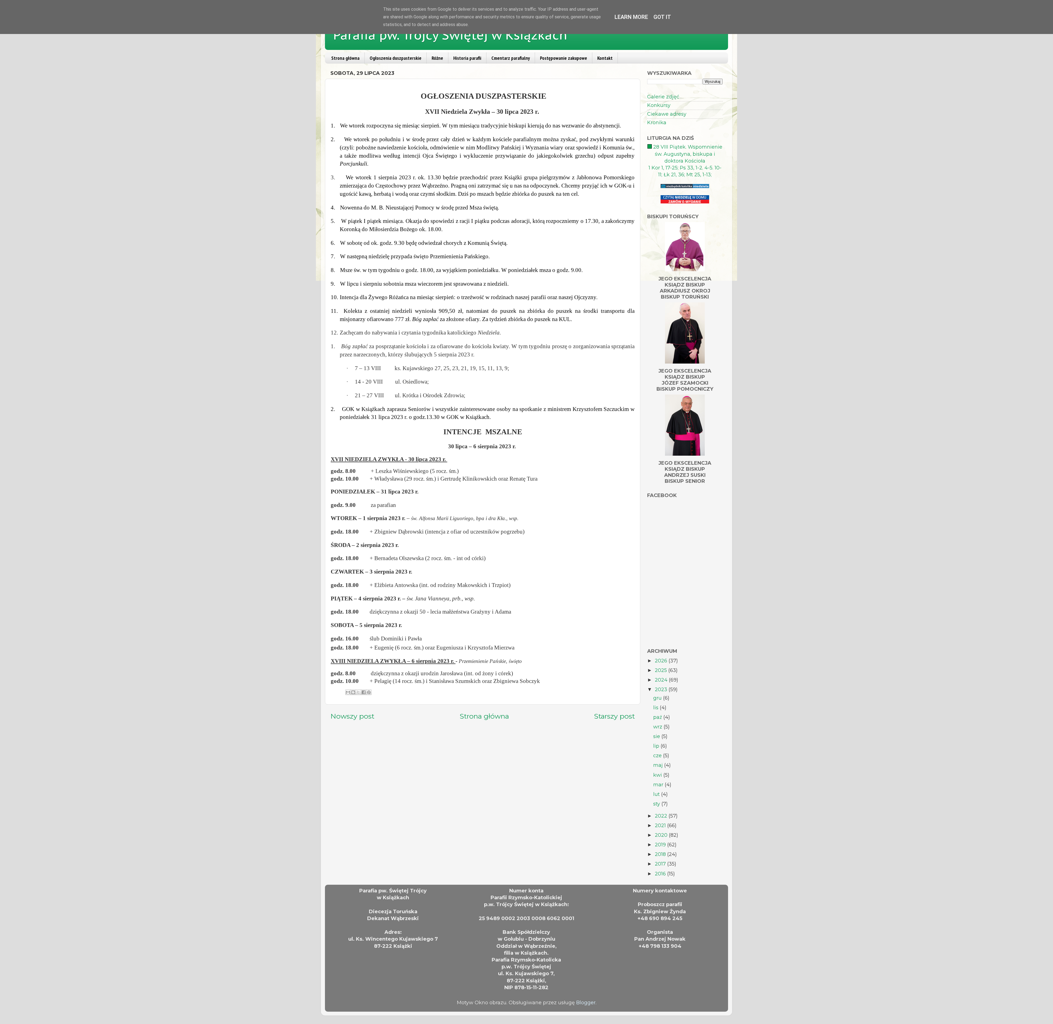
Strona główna (345, 58)
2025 (661, 670)
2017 (661, 864)
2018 (661, 854)
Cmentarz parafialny (510, 58)
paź (658, 717)
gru (658, 698)
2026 (662, 661)
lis (656, 708)
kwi (658, 775)
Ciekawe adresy (666, 114)
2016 (661, 874)
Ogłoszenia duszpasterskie (395, 58)
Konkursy (658, 105)
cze (658, 756)
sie (657, 736)
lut (657, 794)
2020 (662, 835)
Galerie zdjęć (663, 97)
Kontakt (605, 58)
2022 (662, 816)
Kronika (656, 123)
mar (659, 785)
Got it (662, 17)
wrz (658, 727)
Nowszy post (352, 716)
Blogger (586, 1003)
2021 (661, 825)
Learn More (631, 17)
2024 (662, 680)
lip (657, 746)
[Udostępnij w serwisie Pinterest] (369, 692)
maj (658, 765)
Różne (437, 58)
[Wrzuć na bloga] (353, 692)
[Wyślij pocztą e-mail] (348, 692)
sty (657, 804)
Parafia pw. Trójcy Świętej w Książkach (450, 35)
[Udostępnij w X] (358, 692)
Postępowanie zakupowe (563, 58)
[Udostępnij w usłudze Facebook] (363, 692)
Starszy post (614, 716)
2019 (661, 845)
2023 (662, 690)
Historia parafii (467, 58)
